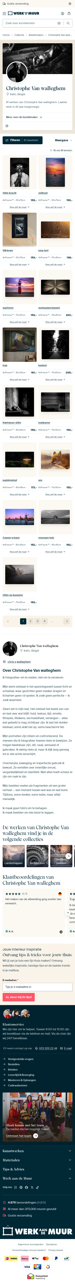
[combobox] (29, 23)
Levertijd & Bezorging (21, 1075)
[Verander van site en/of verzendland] (70, 4)
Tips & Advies (13, 1169)
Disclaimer (51, 1244)
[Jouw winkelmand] (69, 13)
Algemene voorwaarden (30, 1244)
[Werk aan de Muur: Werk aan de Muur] (70, 1178)
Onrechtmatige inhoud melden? (29, 1250)
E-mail (68, 1048)
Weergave (61, 140)
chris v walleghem (7, 126)
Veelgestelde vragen (20, 1059)
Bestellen (14, 1064)
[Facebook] (26, 1188)
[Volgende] (66, 621)
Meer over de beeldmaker (22, 117)
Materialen (11, 1160)
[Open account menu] (62, 13)
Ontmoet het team (18, 1136)
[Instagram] (15, 1188)
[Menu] (4, 13)
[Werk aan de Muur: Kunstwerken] (70, 1151)
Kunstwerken (13, 1151)
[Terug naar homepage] (23, 13)
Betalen (13, 1069)
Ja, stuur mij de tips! (18, 997)
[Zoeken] (68, 23)
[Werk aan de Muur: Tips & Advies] (70, 1169)
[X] (32, 1188)
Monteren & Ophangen (22, 1080)
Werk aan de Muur (17, 1178)
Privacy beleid (55, 1250)
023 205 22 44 (48, 1048)
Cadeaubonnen (17, 1085)
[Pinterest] (21, 1188)
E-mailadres (10, 980)
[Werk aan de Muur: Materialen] (70, 1160)
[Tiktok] (37, 1188)
